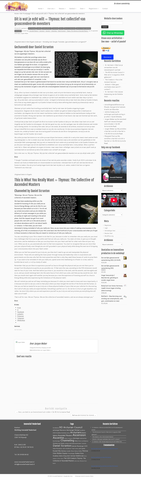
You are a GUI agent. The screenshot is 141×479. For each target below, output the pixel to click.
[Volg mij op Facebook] (42, 3)
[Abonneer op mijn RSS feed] (39, 3)
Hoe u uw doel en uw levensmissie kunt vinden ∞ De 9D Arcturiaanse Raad (43, 412)
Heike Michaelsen (57, 448)
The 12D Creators (70, 458)
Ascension (42, 31)
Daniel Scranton (61, 31)
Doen (82, 8)
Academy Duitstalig (61, 433)
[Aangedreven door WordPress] (73, 475)
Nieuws (62, 8)
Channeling (55, 28)
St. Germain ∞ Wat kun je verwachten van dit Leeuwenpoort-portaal (113, 67)
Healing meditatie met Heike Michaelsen (101, 457)
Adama (68, 433)
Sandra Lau (80, 456)
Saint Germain (71, 456)
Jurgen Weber (24, 33)
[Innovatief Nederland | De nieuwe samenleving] (16, 6)
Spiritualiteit (18, 31)
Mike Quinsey (62, 451)
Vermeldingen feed (110, 231)
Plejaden (65, 453)
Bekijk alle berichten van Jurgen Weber (40, 350)
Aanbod (72, 8)
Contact (105, 8)
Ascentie (48, 31)
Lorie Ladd (78, 448)
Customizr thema (89, 476)
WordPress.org (109, 236)
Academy (39, 28)
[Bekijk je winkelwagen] (136, 3)
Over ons (50, 8)
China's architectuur (83, 441)
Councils (83, 443)
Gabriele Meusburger (78, 446)
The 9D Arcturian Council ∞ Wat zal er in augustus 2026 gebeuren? (114, 74)
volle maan (77, 461)
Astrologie (76, 438)
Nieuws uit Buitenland (70, 28)
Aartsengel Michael (73, 430)
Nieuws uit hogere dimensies (83, 28)
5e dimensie (56, 428)
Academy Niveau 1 (46, 28)
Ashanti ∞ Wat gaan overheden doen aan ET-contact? (112, 86)
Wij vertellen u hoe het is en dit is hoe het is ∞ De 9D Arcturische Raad (115, 131)
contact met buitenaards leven (73, 443)
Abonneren (107, 57)
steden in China (56, 458)
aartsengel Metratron (59, 430)
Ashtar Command (68, 438)
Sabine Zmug (62, 456)
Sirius (85, 456)
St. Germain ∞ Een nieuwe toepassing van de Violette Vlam (113, 94)
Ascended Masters (33, 31)
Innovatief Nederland (57, 476)
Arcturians (75, 432)
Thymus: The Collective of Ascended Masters (77, 31)
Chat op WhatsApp (115, 32)
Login (106, 228)
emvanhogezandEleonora (113, 104)
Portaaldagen (71, 453)
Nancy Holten (78, 451)
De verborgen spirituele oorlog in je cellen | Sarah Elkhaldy (114, 114)
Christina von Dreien (58, 443)
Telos (62, 458)
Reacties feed (108, 233)
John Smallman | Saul (69, 448)
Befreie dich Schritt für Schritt (84, 415)
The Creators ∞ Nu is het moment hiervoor (102, 437)
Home (40, 8)
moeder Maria (70, 451)
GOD (85, 446)
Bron (16, 300)
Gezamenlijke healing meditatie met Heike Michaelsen (104, 448)
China (76, 441)
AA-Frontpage (25, 13)
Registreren (93, 8)
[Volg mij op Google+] (45, 3)
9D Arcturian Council (70, 427)
